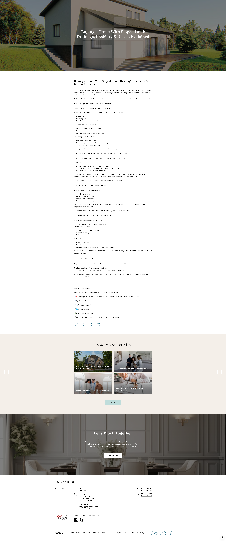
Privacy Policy (138, 533)
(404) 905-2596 (146, 496)
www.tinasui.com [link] (84, 309)
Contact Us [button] (113, 455)
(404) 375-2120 (146, 490)
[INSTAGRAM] (156, 533)
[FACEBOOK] (151, 533)
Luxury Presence (98, 533)
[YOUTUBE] (165, 533)
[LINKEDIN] (161, 533)
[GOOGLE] (170, 533)
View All (113, 402)
